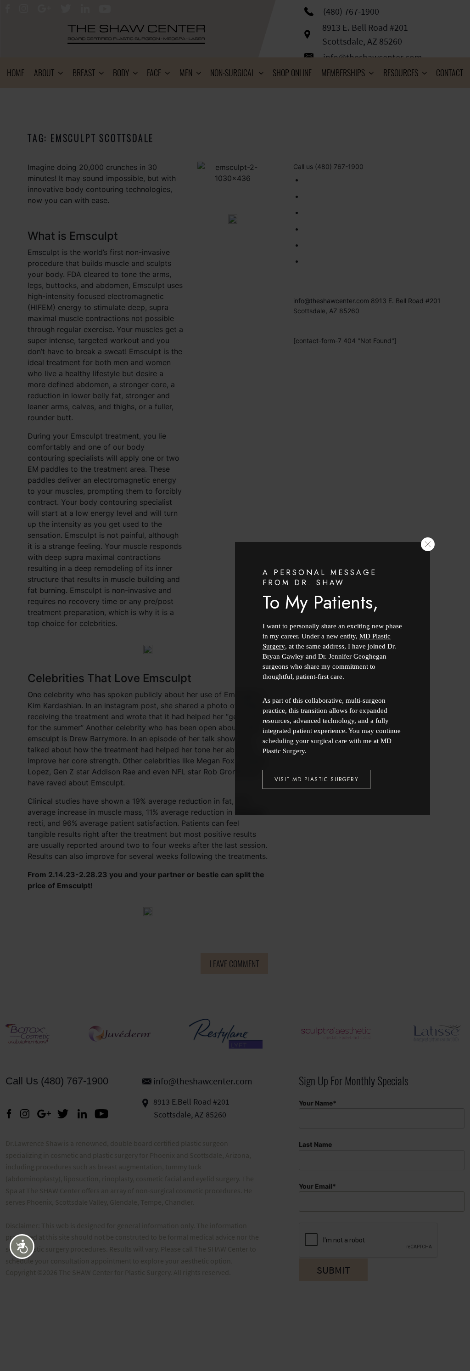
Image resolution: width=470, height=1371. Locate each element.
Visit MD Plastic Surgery (316, 779)
